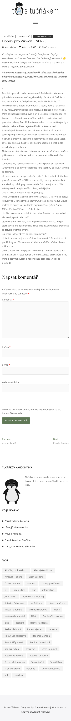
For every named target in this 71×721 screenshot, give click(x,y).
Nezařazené (24, 36)
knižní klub (36, 603)
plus (7, 622)
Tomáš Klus (56, 662)
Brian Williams (36, 576)
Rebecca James (34, 629)
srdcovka (30, 648)
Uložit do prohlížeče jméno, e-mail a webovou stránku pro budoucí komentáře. (31, 411)
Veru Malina (10, 47)
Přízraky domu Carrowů (16, 520)
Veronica (30, 668)
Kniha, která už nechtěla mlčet (19, 546)
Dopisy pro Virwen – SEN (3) (24, 41)
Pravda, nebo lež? (13, 533)
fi (5, 589)
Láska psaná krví (56, 603)
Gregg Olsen (19, 589)
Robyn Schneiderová (15, 635)
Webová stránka (10, 382)
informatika (48, 589)
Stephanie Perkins (14, 655)
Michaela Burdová (38, 609)
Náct (33, 616)
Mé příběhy (9, 36)
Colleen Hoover (13, 583)
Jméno (6, 347)
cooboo (31, 583)
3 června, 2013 (28, 47)
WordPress (57, 707)
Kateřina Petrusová (14, 603)
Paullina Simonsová (53, 616)
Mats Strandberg (13, 609)
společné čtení (12, 648)
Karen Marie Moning (33, 596)
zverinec (19, 675)
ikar (34, 589)
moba (57, 609)
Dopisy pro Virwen (43, 36)
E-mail (6, 364)
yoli (6, 675)
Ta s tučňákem (11, 707)
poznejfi (20, 622)
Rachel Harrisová (39, 622)
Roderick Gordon (41, 635)
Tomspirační (37, 662)
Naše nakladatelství (15, 616)
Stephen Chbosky (39, 655)
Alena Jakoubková (43, 570)
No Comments (49, 47)
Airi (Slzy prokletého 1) (16, 570)
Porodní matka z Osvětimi (17, 540)
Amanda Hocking (13, 576)
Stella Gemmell (49, 648)
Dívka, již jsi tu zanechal (16, 527)
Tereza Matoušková (15, 662)
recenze (53, 629)
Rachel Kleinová (13, 629)
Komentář (8, 299)
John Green (10, 596)
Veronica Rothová (51, 668)
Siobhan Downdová (40, 642)
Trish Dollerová (12, 668)
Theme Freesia (42, 707)
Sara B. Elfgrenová (14, 642)
